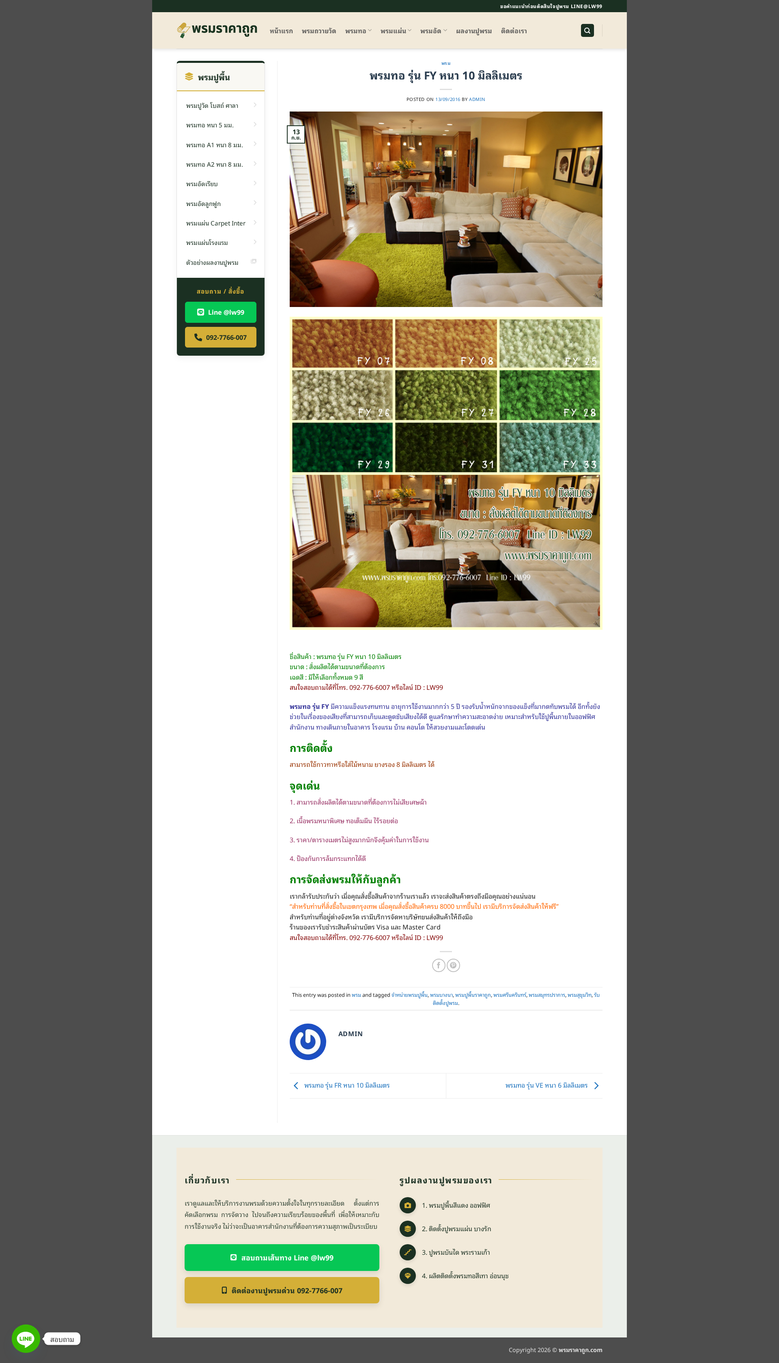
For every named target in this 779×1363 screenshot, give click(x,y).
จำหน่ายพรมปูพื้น (410, 994)
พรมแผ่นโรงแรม (207, 242)
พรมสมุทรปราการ (547, 994)
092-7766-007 (226, 337)
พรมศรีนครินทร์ (509, 994)
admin (477, 99)
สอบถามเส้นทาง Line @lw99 (287, 1257)
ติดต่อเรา (514, 30)
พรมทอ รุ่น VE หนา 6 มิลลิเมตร (548, 1085)
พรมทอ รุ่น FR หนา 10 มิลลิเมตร (346, 1085)
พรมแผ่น (393, 30)
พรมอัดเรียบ (202, 183)
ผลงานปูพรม (474, 30)
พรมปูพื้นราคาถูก (473, 994)
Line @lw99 (226, 312)
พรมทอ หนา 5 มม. (210, 124)
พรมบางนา (441, 994)
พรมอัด (430, 30)
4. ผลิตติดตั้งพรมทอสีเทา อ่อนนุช (465, 1275)
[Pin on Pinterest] (453, 965)
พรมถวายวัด (319, 30)
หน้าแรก (281, 30)
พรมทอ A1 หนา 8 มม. (214, 144)
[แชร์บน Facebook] (438, 965)
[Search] (587, 30)
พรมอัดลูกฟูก (203, 203)
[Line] (26, 1338)
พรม (446, 63)
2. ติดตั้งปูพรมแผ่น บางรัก (456, 1228)
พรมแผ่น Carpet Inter (215, 223)
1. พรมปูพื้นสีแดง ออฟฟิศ (456, 1205)
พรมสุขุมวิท (580, 994)
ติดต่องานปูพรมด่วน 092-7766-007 (287, 1290)
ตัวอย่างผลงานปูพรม (212, 262)
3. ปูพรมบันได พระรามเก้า (456, 1252)
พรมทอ (355, 30)
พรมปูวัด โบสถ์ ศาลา (212, 105)
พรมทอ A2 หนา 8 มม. (214, 164)
